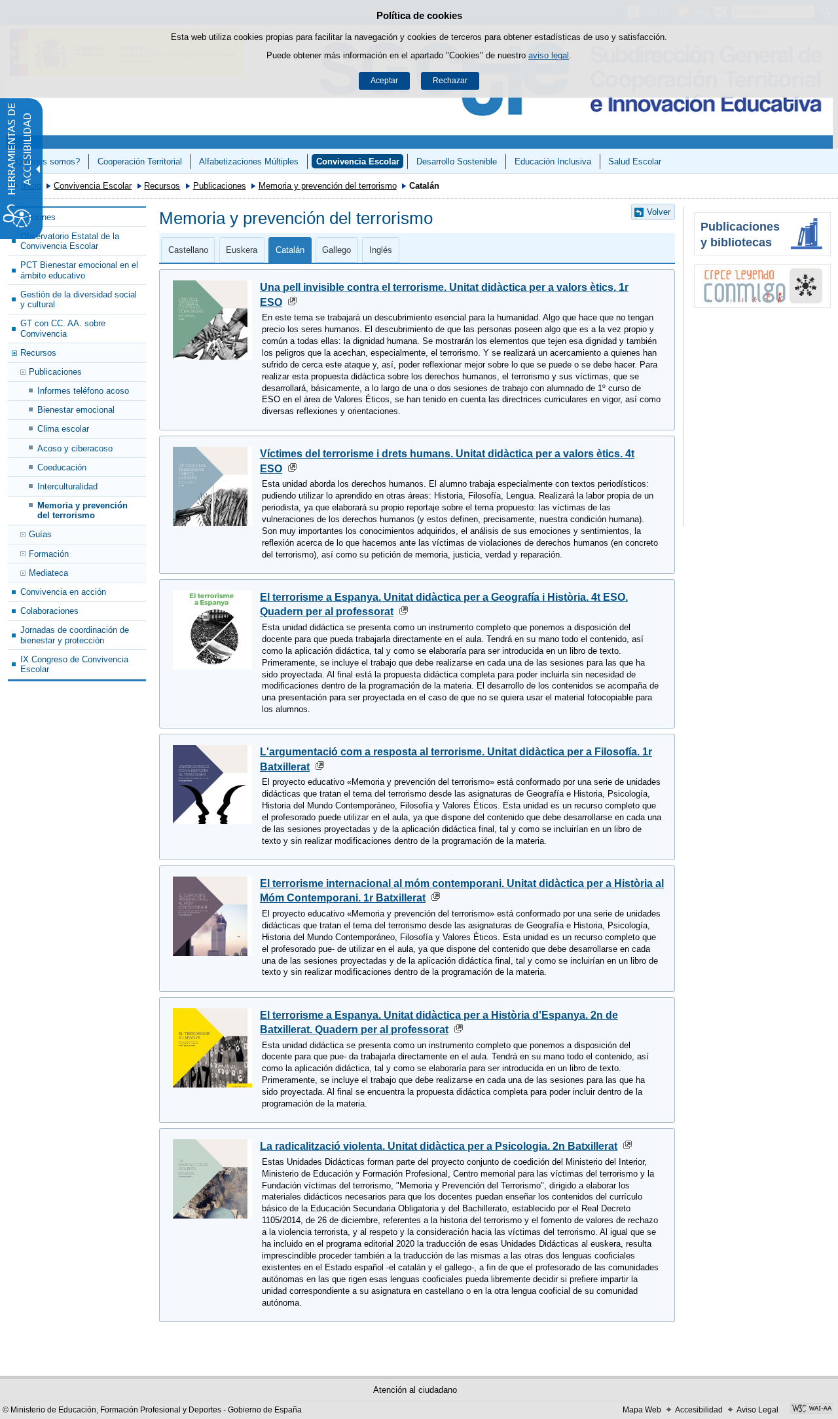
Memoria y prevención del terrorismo (328, 186)
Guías (40, 534)
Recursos (162, 186)
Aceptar (384, 80)
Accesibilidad (699, 1409)
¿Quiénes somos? (45, 161)
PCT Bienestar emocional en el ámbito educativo (79, 270)
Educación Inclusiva (553, 161)
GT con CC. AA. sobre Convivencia (62, 328)
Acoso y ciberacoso (75, 448)
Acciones (38, 217)
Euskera (241, 250)
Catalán (290, 250)
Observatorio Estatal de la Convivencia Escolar (69, 241)
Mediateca (48, 573)
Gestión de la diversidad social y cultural (78, 299)
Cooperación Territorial (140, 161)
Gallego (336, 250)
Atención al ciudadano (415, 1390)
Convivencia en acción (63, 592)
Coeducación (61, 467)
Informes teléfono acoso (83, 391)
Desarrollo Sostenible (456, 161)
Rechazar (450, 80)
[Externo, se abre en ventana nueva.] (762, 286)
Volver (658, 212)
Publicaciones (219, 186)
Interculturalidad (67, 486)
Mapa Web (642, 1409)
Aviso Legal (757, 1409)
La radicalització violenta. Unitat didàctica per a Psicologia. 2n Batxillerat (438, 1146)
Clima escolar (63, 429)
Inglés (380, 250)
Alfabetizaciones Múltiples (249, 161)
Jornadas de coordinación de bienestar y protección (74, 635)
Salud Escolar (634, 161)
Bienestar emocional (76, 410)
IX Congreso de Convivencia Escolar (74, 664)
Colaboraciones (49, 611)
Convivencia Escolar (357, 161)
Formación (49, 554)
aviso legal (548, 55)
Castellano (188, 250)
